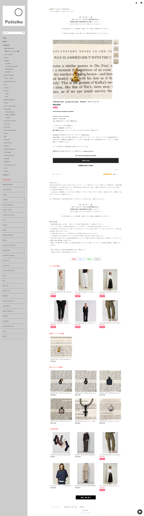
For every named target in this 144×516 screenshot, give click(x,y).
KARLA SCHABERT (10, 115)
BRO (5, 136)
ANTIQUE (6, 158)
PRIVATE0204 (9, 69)
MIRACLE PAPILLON (9, 99)
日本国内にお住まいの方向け (85, 165)
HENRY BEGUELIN (9, 48)
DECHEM (6, 146)
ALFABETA (7, 161)
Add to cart (86, 160)
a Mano (6, 57)
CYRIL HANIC (7, 152)
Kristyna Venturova (9, 165)
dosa (5, 84)
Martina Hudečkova (9, 149)
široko (6, 168)
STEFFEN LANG (9, 112)
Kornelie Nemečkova (10, 130)
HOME (4, 38)
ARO (6, 96)
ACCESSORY (7, 109)
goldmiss (7, 117)
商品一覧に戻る (86, 497)
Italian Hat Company (10, 121)
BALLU (6, 133)
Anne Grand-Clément (10, 106)
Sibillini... (6, 103)
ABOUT (5, 41)
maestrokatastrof (9, 155)
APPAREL (6, 60)
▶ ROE (6, 171)
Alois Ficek (7, 124)
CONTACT (6, 175)
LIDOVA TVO (7, 143)
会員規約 (82, 507)
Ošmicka (6, 88)
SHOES (6, 91)
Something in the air (10, 81)
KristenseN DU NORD (11, 66)
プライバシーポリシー (56, 507)
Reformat (7, 139)
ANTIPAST (8, 72)
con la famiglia (8, 54)
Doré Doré (7, 127)
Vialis (7, 93)
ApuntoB (7, 63)
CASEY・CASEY (8, 78)
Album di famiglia (9, 75)
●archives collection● (12, 51)
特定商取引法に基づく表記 (70, 507)
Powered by (84, 513)
